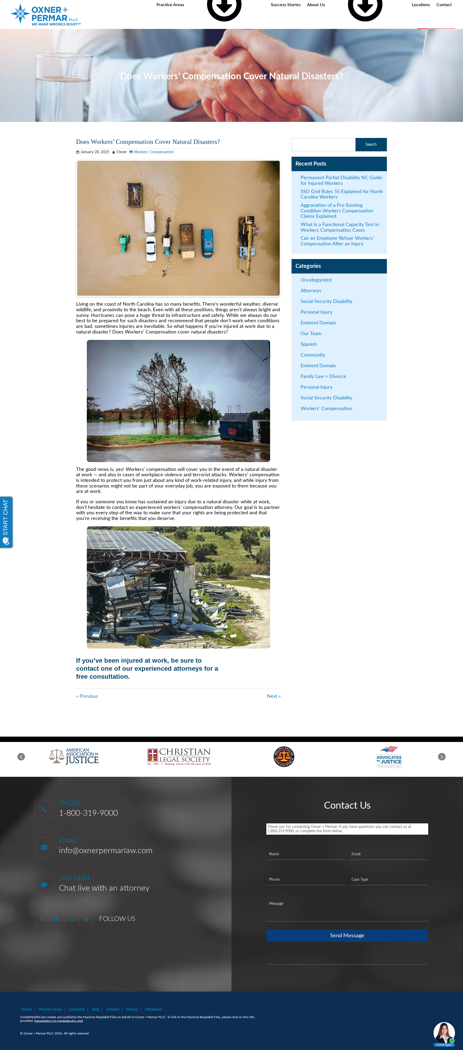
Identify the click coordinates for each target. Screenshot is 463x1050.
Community (313, 355)
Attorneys (311, 290)
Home (26, 1009)
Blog (95, 1009)
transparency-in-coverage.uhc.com (58, 1020)
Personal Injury (317, 312)
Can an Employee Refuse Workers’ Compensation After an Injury (337, 241)
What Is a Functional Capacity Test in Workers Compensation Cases (340, 227)
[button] (21, 756)
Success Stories (286, 5)
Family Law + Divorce (323, 376)
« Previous (87, 696)
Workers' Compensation (154, 152)
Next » (274, 696)
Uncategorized (316, 280)
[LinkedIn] (85, 919)
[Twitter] (56, 919)
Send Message (347, 935)
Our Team (311, 333)
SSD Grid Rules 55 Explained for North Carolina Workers (342, 194)
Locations (421, 5)
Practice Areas (50, 1009)
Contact (444, 5)
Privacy (132, 1009)
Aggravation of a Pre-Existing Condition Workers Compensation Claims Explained (337, 211)
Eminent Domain (318, 323)
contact (87, 668)
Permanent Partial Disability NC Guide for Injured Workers (341, 180)
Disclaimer (153, 1009)
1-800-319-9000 (88, 813)
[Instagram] (71, 919)
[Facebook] (41, 919)
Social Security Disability (326, 301)
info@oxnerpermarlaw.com (105, 851)
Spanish (309, 344)
